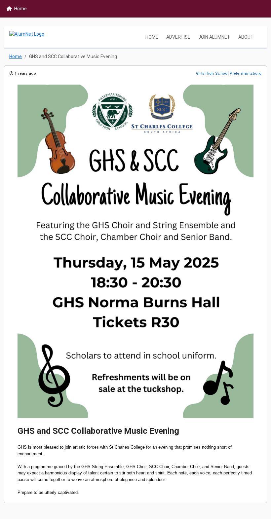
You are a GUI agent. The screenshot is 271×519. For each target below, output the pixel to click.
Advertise (178, 37)
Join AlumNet (214, 37)
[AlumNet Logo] (26, 37)
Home (151, 37)
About (246, 37)
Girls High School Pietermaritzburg (228, 73)
